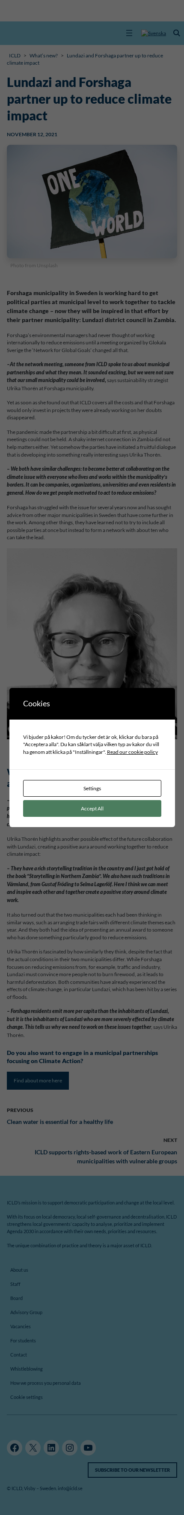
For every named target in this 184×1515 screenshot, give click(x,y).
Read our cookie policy (132, 752)
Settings (92, 788)
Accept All (92, 808)
